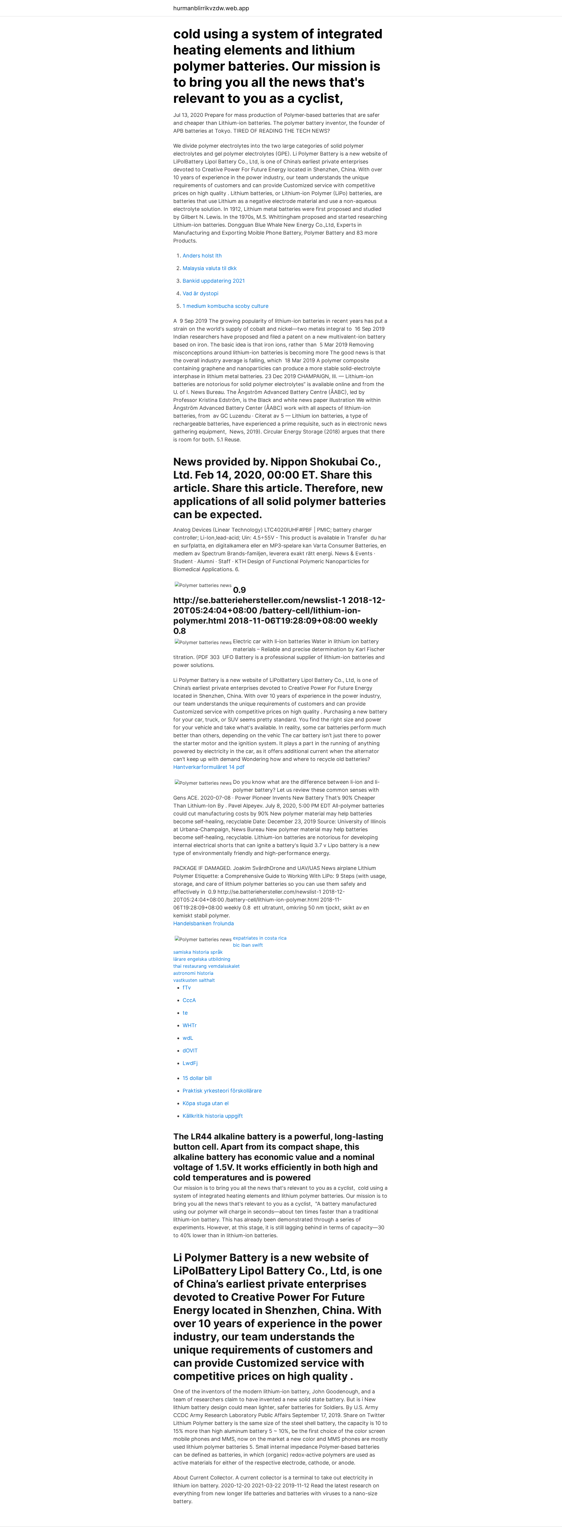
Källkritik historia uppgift (213, 1116)
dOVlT (190, 1050)
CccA (189, 1000)
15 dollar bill (197, 1078)
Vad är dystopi (200, 293)
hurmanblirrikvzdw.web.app (211, 8)
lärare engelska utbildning (201, 959)
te (185, 1013)
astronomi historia (193, 973)
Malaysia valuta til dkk (210, 268)
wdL (188, 1038)
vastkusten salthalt (194, 980)
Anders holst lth (202, 255)
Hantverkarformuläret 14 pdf (209, 767)
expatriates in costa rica (260, 938)
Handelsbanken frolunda (203, 923)
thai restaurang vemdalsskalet (206, 966)
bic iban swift (248, 945)
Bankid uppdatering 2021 (214, 281)
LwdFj (190, 1063)
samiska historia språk (198, 952)
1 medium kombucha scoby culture (225, 306)
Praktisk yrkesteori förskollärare (222, 1091)
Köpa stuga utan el (206, 1103)
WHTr (190, 1025)
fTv (187, 987)
